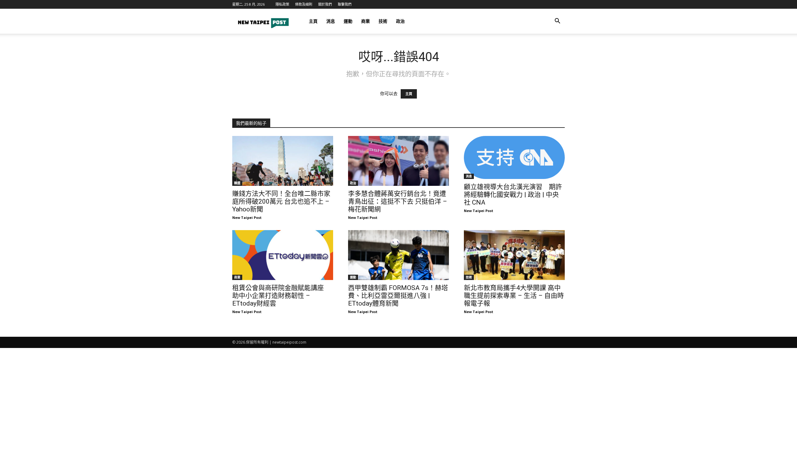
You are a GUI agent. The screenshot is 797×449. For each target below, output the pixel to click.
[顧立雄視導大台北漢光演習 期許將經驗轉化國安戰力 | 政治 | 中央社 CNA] (514, 157)
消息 (330, 21)
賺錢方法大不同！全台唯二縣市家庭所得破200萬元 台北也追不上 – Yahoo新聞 (281, 201)
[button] (557, 22)
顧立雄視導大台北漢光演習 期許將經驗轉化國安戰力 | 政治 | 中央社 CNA (513, 194)
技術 (383, 21)
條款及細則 (303, 4)
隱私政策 (282, 4)
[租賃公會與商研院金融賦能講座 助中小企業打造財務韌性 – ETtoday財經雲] (282, 255)
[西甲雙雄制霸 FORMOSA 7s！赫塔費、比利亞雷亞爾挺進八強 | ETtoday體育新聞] (398, 255)
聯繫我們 (344, 4)
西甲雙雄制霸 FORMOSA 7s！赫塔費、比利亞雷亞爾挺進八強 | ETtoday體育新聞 (398, 295)
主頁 (313, 21)
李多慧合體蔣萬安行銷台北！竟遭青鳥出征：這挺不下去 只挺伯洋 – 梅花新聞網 (397, 201)
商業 (365, 21)
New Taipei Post (247, 217)
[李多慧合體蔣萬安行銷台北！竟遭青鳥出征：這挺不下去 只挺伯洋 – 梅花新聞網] (398, 161)
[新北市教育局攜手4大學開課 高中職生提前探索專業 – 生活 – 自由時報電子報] (514, 255)
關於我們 (325, 4)
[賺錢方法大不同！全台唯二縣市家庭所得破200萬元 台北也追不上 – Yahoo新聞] (282, 161)
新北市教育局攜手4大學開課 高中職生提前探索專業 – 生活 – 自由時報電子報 (514, 295)
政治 (400, 21)
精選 (237, 183)
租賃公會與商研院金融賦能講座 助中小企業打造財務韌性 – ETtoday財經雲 (281, 295)
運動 (348, 21)
